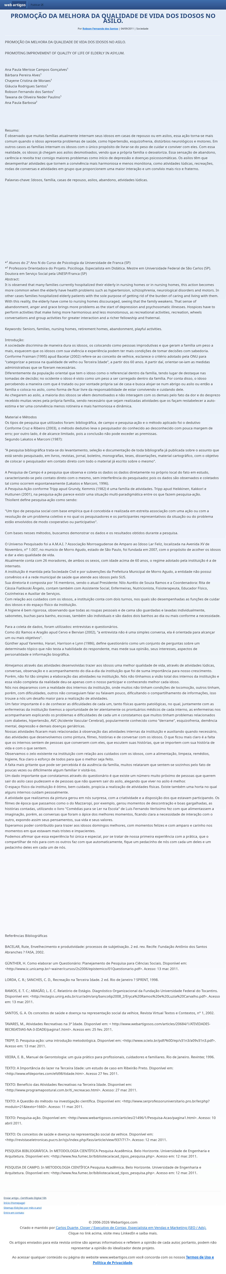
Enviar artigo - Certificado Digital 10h (25, 1198)
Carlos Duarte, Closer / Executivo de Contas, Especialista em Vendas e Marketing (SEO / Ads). (131, 1227)
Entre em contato (14, 1212)
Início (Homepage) (14, 1203)
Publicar (36, 4)
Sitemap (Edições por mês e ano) (23, 1208)
